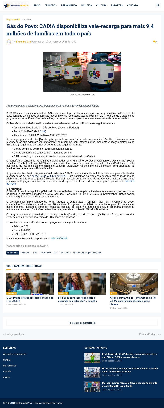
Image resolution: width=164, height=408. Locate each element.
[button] (158, 5)
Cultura (101, 5)
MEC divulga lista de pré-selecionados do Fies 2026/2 (29, 299)
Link (43, 131)
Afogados (51, 5)
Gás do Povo (45, 253)
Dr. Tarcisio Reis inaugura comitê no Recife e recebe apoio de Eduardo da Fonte (130, 370)
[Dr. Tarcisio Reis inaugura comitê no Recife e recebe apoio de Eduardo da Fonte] (92, 372)
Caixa (34, 253)
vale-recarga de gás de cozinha (87, 253)
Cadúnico (27, 19)
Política (86, 5)
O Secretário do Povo (22, 403)
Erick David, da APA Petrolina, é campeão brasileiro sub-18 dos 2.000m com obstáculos (129, 355)
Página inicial (13, 19)
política (6, 377)
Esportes (117, 5)
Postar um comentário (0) (82, 323)
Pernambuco (69, 5)
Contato (132, 5)
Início (36, 5)
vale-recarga (65, 253)
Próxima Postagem (149, 334)
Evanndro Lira (23, 41)
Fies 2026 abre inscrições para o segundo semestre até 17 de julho (77, 299)
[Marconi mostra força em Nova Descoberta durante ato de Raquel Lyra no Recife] (92, 387)
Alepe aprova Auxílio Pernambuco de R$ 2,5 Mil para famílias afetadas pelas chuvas (133, 301)
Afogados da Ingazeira (14, 354)
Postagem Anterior (15, 334)
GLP (55, 253)
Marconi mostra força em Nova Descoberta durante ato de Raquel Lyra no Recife (129, 384)
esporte (7, 371)
